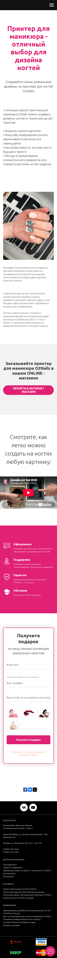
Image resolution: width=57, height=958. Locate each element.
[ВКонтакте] (30, 790)
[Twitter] (35, 790)
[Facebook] (25, 790)
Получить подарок (28, 739)
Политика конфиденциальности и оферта (22, 919)
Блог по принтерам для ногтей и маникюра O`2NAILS (27, 916)
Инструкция (8, 876)
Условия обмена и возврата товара (19, 922)
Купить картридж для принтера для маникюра (23, 892)
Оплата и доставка (11, 925)
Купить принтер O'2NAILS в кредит (18, 898)
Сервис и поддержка (12, 867)
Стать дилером (10, 865)
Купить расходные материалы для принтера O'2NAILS (27, 895)
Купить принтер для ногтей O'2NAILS (19, 889)
